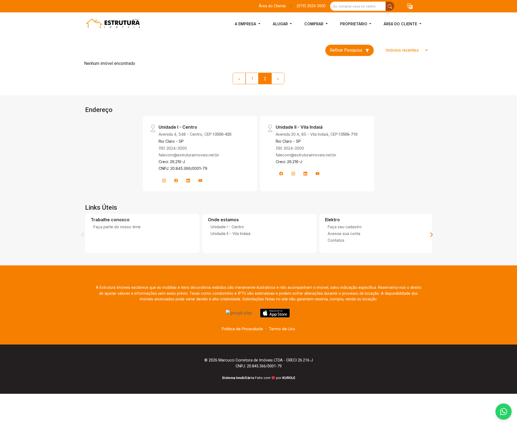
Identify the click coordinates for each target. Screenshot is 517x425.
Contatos (336, 240)
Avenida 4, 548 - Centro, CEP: (195, 134)
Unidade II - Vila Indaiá (230, 233)
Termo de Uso (282, 328)
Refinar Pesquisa (346, 50)
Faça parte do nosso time (117, 226)
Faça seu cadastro (345, 226)
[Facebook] (176, 180)
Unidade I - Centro (227, 226)
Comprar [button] (314, 24)
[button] (410, 6)
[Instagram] (164, 180)
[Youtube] (200, 180)
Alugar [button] (281, 24)
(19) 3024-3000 (173, 148)
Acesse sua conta (344, 233)
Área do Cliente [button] (401, 24)
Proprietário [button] (354, 24)
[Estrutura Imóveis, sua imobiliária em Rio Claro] (111, 23)
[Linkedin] (188, 180)
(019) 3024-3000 (311, 6)
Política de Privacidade (242, 328)
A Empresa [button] (246, 24)
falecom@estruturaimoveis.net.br (189, 155)
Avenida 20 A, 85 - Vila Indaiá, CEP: (316, 134)
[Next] (431, 235)
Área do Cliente (272, 6)
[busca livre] (390, 6)
